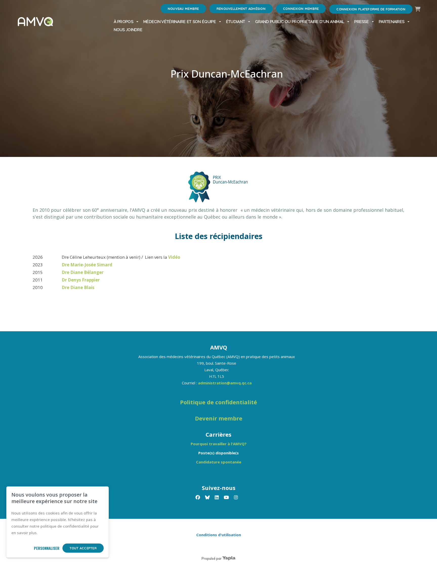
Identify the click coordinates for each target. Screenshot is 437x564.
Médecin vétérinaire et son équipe (179, 21)
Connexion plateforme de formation (370, 9)
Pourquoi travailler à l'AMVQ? (219, 443)
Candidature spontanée (218, 461)
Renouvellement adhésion (241, 9)
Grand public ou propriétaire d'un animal (299, 21)
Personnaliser (46, 548)
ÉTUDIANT (235, 21)
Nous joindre (128, 30)
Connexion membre (301, 9)
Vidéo (174, 257)
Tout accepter (83, 548)
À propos (123, 21)
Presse (361, 21)
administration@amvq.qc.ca (225, 382)
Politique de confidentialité (218, 402)
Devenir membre (218, 418)
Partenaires (391, 21)
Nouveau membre (183, 9)
